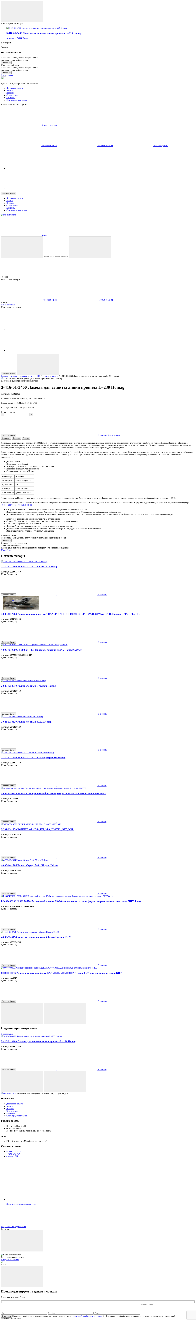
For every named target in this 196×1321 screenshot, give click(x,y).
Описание (6, 438)
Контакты (10, 97)
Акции (9, 90)
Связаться (6, 63)
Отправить (6, 1316)
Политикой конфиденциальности (87, 1316)
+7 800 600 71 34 (49, 145)
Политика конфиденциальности (21, 1204)
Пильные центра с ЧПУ (29, 376)
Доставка (16, 438)
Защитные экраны (50, 376)
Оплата (26, 438)
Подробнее (6, 550)
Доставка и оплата (14, 88)
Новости (10, 93)
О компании (12, 95)
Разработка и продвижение (13, 1226)
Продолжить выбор (10, 1259)
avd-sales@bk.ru (160, 145)
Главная (4, 376)
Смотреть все (7, 75)
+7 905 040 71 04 (105, 145)
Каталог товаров (49, 125)
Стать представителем (16, 100)
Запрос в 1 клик (8, 435)
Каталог (13, 376)
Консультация (113, 435)
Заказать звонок (8, 194)
